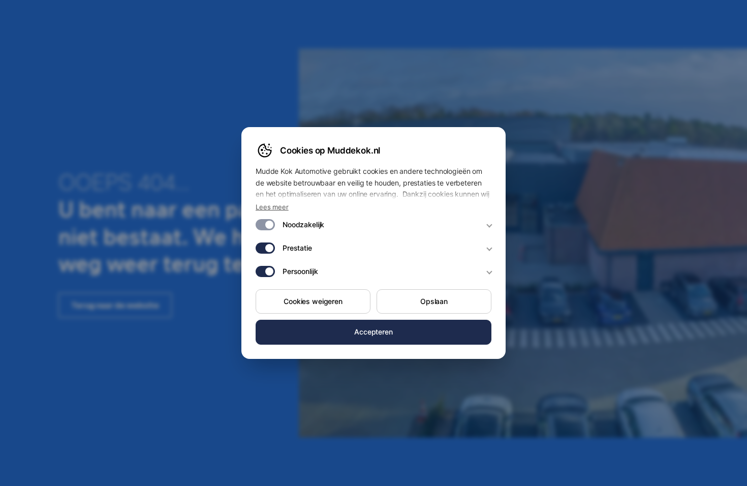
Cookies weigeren (313, 301)
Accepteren (373, 331)
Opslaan (434, 301)
